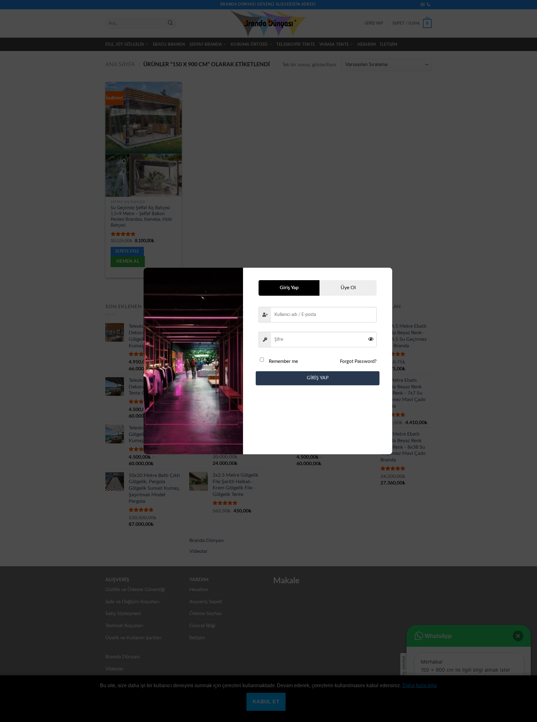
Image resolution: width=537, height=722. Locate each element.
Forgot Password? (358, 361)
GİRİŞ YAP (317, 378)
